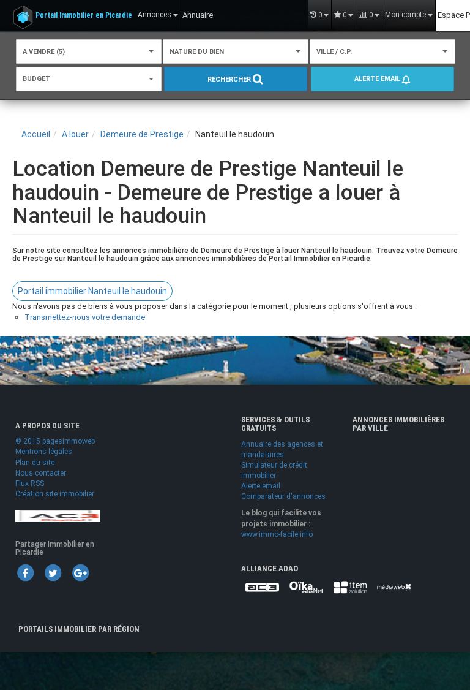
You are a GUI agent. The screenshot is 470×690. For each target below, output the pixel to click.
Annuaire (197, 15)
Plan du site (34, 462)
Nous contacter (40, 473)
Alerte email (378, 79)
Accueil (35, 134)
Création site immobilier (54, 494)
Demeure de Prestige (142, 134)
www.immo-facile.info (277, 534)
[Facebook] (25, 572)
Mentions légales (43, 451)
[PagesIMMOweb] (57, 515)
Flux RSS (29, 483)
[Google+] (80, 572)
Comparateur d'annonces (283, 496)
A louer (75, 134)
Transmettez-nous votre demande (84, 317)
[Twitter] (52, 572)
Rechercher (230, 79)
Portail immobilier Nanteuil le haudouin (92, 291)
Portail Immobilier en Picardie (83, 15)
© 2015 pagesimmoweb (55, 441)
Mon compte (406, 14)
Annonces (155, 14)
